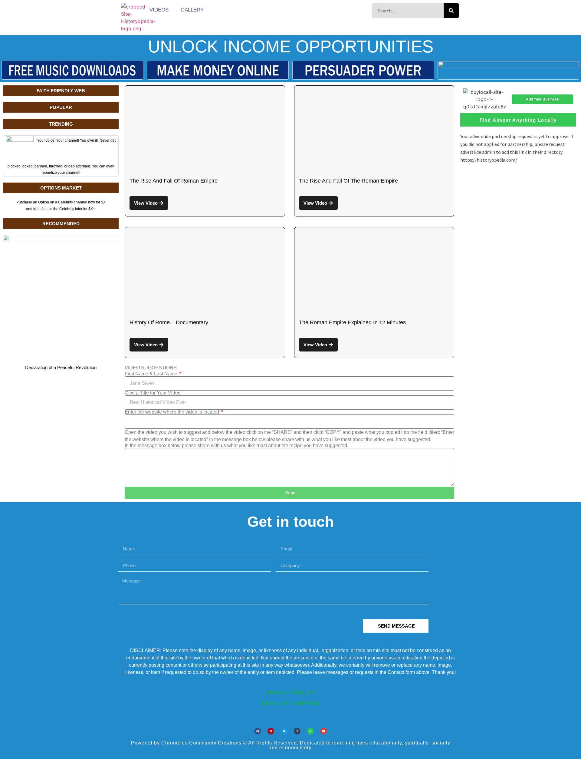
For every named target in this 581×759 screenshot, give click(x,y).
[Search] (451, 10)
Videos (159, 10)
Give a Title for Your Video (153, 393)
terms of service (290, 703)
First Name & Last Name (152, 373)
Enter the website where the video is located (172, 412)
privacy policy (290, 692)
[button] (257, 731)
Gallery (192, 10)
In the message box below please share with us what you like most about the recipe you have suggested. (236, 445)
